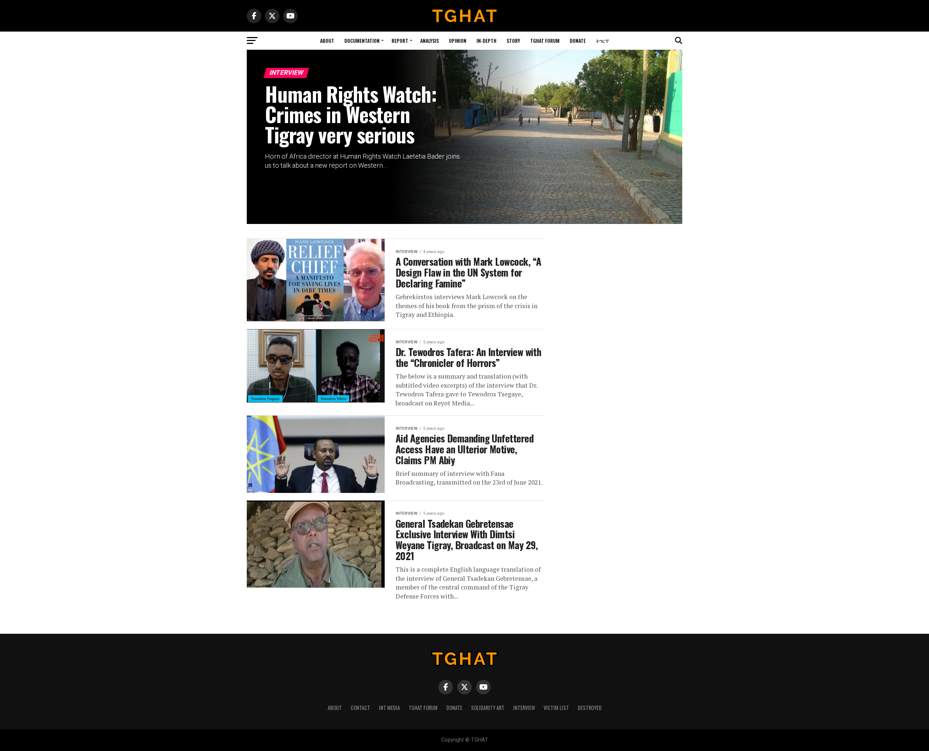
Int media (389, 707)
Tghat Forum (545, 40)
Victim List (556, 707)
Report (400, 40)
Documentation (362, 40)
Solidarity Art (487, 707)
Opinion (457, 40)
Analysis (429, 40)
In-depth (486, 40)
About (327, 40)
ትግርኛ (602, 40)
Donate (578, 40)
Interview (524, 707)
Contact (360, 707)
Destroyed (590, 707)
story (513, 40)
